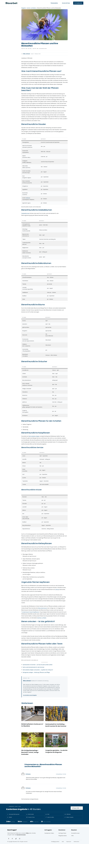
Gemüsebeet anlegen (34, 436)
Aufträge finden (62, 833)
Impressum (68, 841)
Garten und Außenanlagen (40, 48)
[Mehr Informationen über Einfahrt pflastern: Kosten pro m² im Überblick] (32, 713)
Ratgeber (23, 8)
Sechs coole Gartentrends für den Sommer (33, 667)
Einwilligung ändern (55, 841)
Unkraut (57, 589)
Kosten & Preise (66, 3)
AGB (63, 841)
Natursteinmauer (42, 608)
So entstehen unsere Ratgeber (30, 695)
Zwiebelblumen (25, 213)
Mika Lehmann (26, 53)
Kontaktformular (21, 834)
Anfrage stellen (75, 808)
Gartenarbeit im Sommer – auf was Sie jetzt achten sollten (37, 664)
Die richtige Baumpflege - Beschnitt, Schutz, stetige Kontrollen (30, 752)
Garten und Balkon (31, 8)
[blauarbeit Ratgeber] (11, 3)
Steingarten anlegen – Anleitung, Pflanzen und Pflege (36, 672)
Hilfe (72, 835)
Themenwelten (54, 3)
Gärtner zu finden (41, 618)
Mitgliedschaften (63, 835)
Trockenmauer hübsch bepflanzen (30, 612)
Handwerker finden (49, 833)
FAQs (27, 833)
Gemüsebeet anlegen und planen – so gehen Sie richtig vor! (38, 669)
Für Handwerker (78, 3)
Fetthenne (27, 197)
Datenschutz (76, 841)
